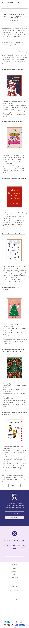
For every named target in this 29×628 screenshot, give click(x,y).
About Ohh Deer (14, 590)
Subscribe (14, 517)
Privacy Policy (14, 521)
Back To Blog (14, 485)
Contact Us (14, 571)
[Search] (3, 6)
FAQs (14, 568)
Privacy (14, 580)
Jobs (14, 596)
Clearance (14, 602)
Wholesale (14, 599)
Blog (14, 593)
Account (14, 612)
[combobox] (14, 7)
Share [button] (15, 23)
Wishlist (14, 616)
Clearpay (14, 574)
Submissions (14, 577)
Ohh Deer (15, 627)
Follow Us (14, 554)
